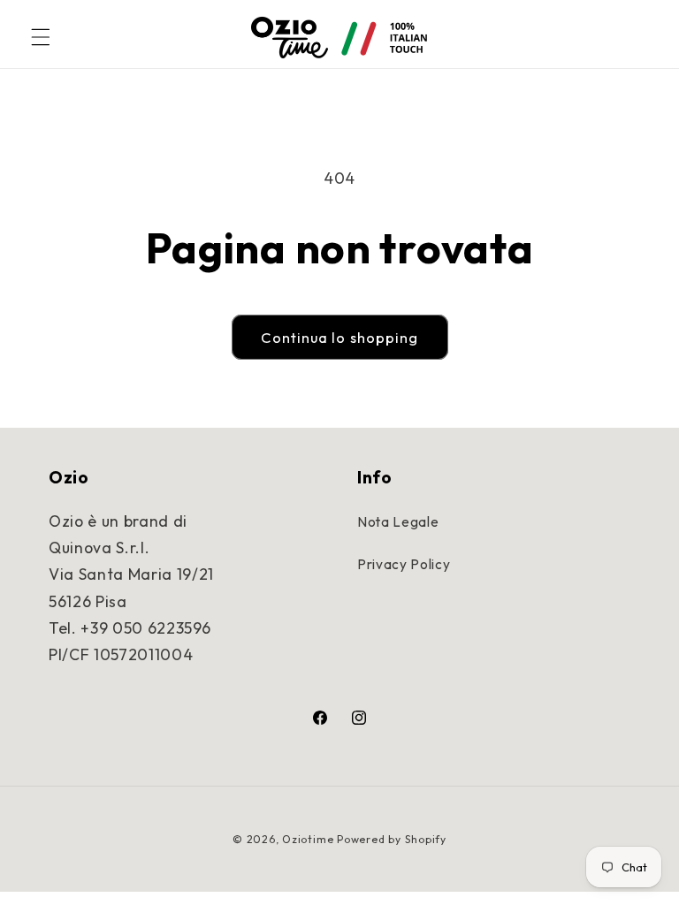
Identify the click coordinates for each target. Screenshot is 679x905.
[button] (40, 37)
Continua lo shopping (340, 337)
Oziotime (307, 839)
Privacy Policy (403, 564)
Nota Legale (398, 521)
